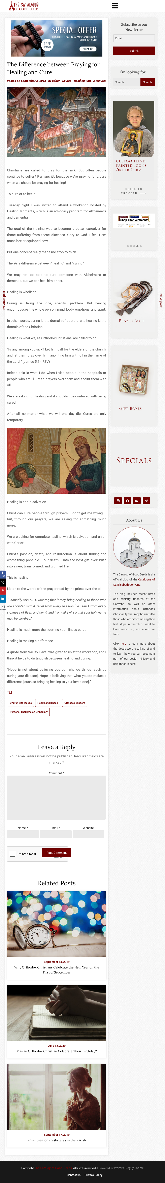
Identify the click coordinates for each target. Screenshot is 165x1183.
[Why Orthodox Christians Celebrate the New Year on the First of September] (56, 923)
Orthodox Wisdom (74, 702)
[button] (127, 246)
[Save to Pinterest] (3, 591)
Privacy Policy (93, 1175)
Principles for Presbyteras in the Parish (56, 1140)
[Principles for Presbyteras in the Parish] (56, 1096)
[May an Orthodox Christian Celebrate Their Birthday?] (56, 1012)
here (123, 643)
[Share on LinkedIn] (3, 599)
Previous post (4, 300)
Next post (161, 301)
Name (23, 828)
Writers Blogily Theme (129, 1168)
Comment (56, 773)
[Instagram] (118, 500)
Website (88, 828)
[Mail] (137, 500)
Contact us (73, 1175)
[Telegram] (146, 500)
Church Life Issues (21, 702)
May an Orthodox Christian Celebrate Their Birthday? (56, 1051)
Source (66, 81)
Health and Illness (47, 702)
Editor (56, 81)
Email (56, 828)
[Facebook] (127, 500)
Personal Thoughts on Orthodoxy (28, 711)
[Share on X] (3, 583)
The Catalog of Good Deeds (53, 1168)
